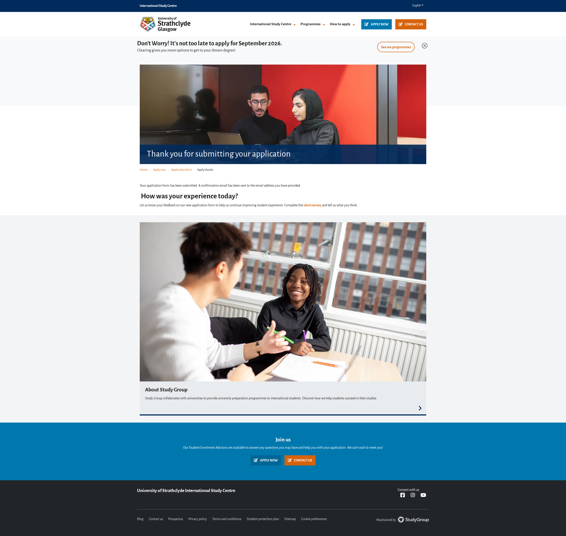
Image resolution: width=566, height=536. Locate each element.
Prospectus (175, 519)
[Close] (423, 44)
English (416, 5)
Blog (140, 519)
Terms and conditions (226, 519)
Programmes (310, 24)
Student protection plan (263, 519)
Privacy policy (197, 519)
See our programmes (396, 47)
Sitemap (290, 519)
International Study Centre (270, 24)
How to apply (340, 24)
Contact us (414, 24)
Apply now (379, 24)
